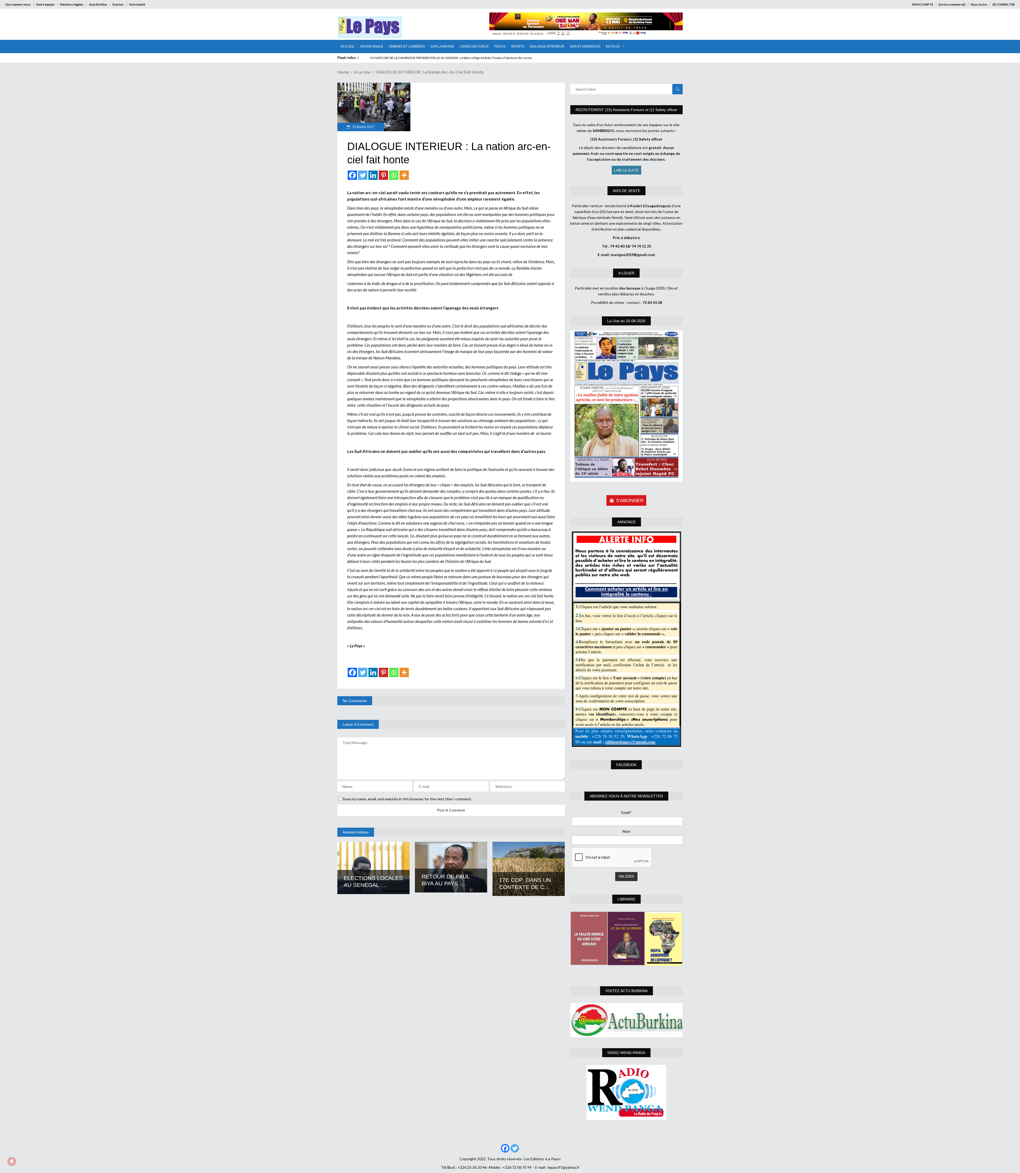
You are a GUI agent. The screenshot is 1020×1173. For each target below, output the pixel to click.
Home (343, 71)
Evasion (118, 4)
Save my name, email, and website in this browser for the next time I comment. (407, 799)
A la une (362, 71)
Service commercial (952, 4)
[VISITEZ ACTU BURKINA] (626, 1020)
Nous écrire (979, 4)
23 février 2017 (363, 127)
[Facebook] (352, 175)
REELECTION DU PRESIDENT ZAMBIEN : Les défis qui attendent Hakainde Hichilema (429, 58)
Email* (626, 812)
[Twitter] (362, 175)
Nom (626, 831)
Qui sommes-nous (18, 4)
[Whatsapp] (393, 175)
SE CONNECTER (1004, 4)
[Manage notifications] (11, 1161)
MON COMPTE (922, 4)
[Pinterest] (383, 175)
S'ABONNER (630, 500)
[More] (404, 175)
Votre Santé (137, 4)
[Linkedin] (373, 175)
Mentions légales (71, 4)
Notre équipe (45, 4)
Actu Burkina (98, 4)
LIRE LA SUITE (626, 170)
